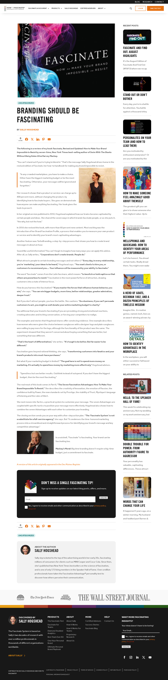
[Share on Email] (49, 139)
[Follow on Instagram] (131, 657)
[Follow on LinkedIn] (137, 657)
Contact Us (109, 621)
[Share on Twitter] (32, 139)
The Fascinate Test (56, 621)
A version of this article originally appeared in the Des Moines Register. (48, 464)
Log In (140, 8)
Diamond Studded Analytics (55, 632)
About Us (70, 640)
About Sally (15, 655)
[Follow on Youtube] (150, 657)
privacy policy (100, 506)
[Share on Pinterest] (43, 139)
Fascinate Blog (91, 628)
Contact (159, 2)
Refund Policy (115, 670)
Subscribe (126, 647)
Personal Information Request (58, 674)
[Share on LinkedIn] (38, 139)
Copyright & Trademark (55, 670)
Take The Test (155, 8)
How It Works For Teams (73, 629)
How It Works (72, 624)
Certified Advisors (88, 8)
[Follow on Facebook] (124, 657)
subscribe (103, 498)
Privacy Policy (72, 670)
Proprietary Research (71, 635)
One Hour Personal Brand (56, 641)
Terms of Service (87, 670)
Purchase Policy (130, 670)
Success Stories (92, 624)
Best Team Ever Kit (56, 637)
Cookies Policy (102, 670)
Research (147, 2)
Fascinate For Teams (53, 625)
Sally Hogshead (71, 8)
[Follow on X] (143, 657)
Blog (137, 2)
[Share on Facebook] (26, 139)
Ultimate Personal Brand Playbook (55, 648)
